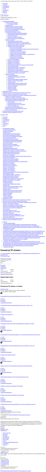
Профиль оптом (19, 224)
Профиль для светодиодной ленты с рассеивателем (19, 244)
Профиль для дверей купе (31, 233)
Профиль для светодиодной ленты (14, 253)
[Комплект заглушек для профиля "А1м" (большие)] (23, 393)
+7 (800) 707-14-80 (4, 461)
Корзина (2, 428)
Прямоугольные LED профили (26, 245)
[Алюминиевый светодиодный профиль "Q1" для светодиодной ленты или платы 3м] (23, 332)
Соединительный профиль (9, 224)
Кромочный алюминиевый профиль (15, 225)
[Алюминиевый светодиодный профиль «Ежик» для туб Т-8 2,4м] (23, 294)
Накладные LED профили (9, 241)
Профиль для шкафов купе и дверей (18, 239)
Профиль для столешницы (14, 235)
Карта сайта (6, 439)
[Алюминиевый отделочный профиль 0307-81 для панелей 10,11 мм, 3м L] (23, 343)
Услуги (4, 8)
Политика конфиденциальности (10, 442)
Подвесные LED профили (12, 243)
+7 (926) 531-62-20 (4, 460)
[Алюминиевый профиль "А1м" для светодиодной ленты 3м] (23, 374)
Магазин (5, 11)
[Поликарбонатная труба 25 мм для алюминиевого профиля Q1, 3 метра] (23, 322)
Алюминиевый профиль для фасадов (29, 236)
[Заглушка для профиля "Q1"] (23, 313)
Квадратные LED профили (13, 245)
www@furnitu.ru (4, 452)
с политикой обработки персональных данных (19, 414)
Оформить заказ (4, 429)
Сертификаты (6, 6)
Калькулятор (6, 7)
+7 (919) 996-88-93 (4, 463)
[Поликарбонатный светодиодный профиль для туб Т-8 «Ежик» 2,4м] (23, 304)
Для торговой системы (15, 236)
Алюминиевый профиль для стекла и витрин (28, 231)
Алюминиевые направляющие (10, 231)
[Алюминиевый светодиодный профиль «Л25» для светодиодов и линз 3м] (23, 403)
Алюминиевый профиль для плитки (28, 232)
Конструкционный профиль (13, 227)
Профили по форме (10, 228)
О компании (6, 10)
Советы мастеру (7, 433)
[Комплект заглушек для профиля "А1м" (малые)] (23, 384)
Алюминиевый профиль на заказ (28, 227)
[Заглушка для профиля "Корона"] (23, 353)
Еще (4, 126)
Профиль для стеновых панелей (19, 237)
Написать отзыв (4, 289)
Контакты (5, 3)
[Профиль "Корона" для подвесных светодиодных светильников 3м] (23, 363)
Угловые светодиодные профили (25, 243)
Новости (5, 12)
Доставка (5, 4)
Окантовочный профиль (19, 233)
